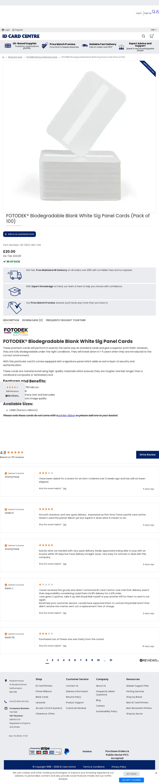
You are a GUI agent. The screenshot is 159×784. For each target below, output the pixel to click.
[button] (47, 661)
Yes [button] (64, 488)
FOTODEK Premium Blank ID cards (41, 57)
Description (11, 320)
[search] (143, 36)
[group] (16, 453)
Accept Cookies (131, 780)
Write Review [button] (148, 454)
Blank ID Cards (15, 57)
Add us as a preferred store (21, 234)
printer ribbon (66, 415)
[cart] (151, 36)
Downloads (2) (32, 320)
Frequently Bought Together (66, 320)
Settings (131, 773)
